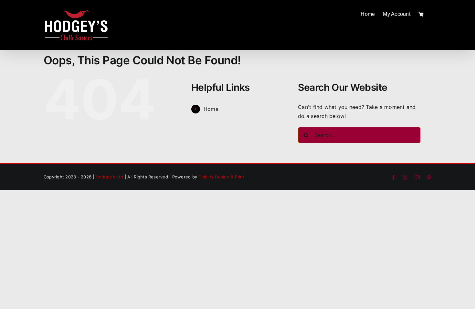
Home (211, 109)
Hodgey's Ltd (109, 176)
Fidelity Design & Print (221, 176)
